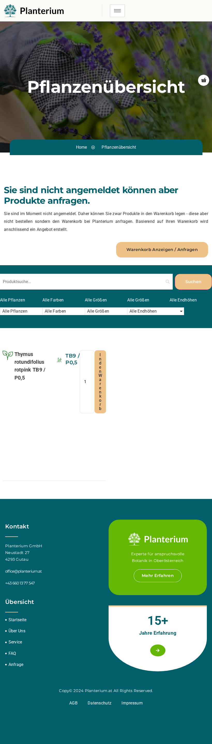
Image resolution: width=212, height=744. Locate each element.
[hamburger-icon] (117, 10)
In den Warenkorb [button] (100, 381)
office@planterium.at (23, 571)
